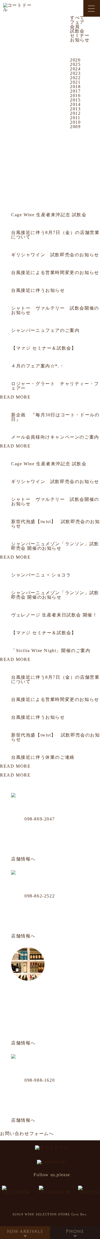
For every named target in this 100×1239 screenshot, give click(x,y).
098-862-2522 (39, 896)
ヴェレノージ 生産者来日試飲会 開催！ (54, 615)
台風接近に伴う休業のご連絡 (43, 757)
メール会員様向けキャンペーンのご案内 (55, 437)
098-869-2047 (39, 819)
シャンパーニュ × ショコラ (41, 575)
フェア (77, 22)
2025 (75, 64)
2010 (75, 122)
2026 (75, 60)
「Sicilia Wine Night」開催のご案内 (51, 650)
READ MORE (15, 397)
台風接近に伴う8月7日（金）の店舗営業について (55, 234)
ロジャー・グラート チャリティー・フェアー (55, 385)
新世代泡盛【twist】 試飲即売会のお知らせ (55, 523)
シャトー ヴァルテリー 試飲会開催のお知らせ (55, 310)
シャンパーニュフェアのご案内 (45, 330)
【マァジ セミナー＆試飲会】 (43, 348)
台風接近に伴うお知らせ (38, 290)
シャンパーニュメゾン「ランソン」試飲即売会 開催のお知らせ (55, 546)
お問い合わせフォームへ (27, 1133)
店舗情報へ (23, 859)
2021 (75, 82)
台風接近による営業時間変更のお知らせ (55, 272)
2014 (75, 104)
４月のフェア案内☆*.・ (37, 366)
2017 (75, 91)
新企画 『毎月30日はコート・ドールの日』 (55, 417)
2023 (75, 73)
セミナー (79, 35)
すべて (77, 17)
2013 (75, 108)
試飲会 (77, 31)
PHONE (75, 1231)
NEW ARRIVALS (25, 1231)
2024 (75, 68)
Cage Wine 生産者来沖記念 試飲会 (49, 214)
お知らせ (79, 40)
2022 (75, 77)
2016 (75, 95)
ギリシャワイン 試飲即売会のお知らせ (55, 254)
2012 (75, 113)
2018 (75, 86)
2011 (75, 117)
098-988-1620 (39, 1080)
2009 (75, 126)
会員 (75, 26)
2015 (75, 100)
